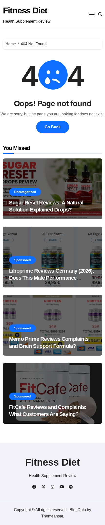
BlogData (78, 510)
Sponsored (22, 260)
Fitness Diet (25, 10)
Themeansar (52, 516)
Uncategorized (25, 192)
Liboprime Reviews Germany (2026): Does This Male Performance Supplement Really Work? (51, 278)
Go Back (53, 127)
